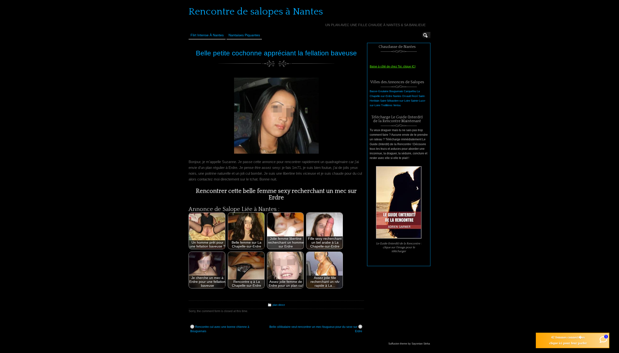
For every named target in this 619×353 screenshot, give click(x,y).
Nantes (397, 96)
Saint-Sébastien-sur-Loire (395, 100)
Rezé (415, 96)
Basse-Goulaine (379, 91)
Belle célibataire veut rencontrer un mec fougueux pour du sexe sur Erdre (315, 329)
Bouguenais (396, 91)
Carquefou (410, 91)
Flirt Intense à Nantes (207, 35)
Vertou (397, 105)
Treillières (386, 105)
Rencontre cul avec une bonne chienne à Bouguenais (219, 329)
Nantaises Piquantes (244, 35)
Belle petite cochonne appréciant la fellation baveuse (276, 53)
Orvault (406, 96)
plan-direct (279, 304)
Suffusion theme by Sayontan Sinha (409, 343)
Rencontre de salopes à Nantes (256, 11)
